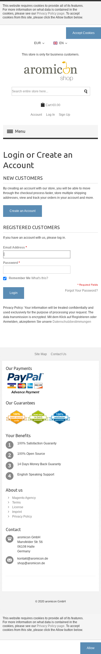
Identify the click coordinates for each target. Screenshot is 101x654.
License (17, 507)
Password (10, 263)
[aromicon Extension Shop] (50, 71)
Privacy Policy (22, 516)
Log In (50, 114)
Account (36, 114)
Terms (16, 502)
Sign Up (64, 114)
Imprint (17, 512)
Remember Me (20, 278)
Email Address (14, 247)
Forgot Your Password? (81, 290)
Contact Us (58, 354)
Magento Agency (24, 498)
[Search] (86, 91)
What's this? (39, 278)
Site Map (40, 354)
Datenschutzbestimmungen (72, 321)
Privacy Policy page (50, 13)
